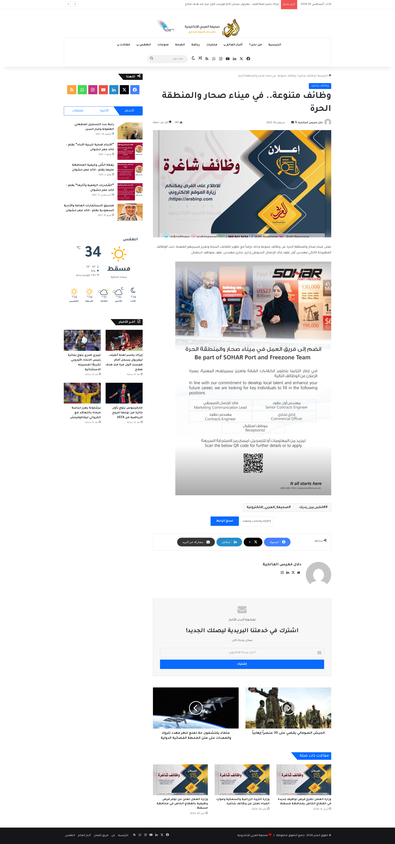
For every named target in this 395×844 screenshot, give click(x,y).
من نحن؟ (255, 45)
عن (113, 835)
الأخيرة (104, 111)
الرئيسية (274, 45)
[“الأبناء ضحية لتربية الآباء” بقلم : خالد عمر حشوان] (130, 151)
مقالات (125, 45)
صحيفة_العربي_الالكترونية (268, 507)
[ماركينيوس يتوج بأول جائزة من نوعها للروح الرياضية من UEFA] (124, 393)
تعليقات (77, 111)
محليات (211, 45)
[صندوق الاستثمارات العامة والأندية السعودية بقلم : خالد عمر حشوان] (130, 212)
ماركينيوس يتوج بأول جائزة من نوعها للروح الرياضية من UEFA (127, 412)
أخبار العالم (234, 45)
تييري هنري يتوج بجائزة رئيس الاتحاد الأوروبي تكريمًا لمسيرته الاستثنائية (235, 4)
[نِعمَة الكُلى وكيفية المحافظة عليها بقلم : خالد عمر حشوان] (130, 171)
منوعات (163, 45)
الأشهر (129, 111)
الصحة (180, 45)
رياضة (195, 45)
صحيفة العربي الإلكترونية (253, 835)
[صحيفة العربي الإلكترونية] (197, 28)
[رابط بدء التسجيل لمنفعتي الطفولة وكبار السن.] (130, 130)
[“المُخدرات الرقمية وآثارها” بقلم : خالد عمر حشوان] (130, 191)
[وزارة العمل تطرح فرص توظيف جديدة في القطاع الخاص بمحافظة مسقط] (303, 779)
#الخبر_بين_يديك (312, 507)
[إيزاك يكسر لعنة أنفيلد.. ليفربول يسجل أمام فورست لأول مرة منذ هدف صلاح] (124, 340)
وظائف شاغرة (306, 76)
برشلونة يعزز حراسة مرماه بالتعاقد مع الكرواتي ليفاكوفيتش (85, 412)
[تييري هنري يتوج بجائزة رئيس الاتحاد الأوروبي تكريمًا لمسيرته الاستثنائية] (82, 340)
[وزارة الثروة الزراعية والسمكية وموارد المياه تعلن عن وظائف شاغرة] (242, 779)
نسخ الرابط (224, 521)
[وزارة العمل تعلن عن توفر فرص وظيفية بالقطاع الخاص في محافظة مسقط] (180, 779)
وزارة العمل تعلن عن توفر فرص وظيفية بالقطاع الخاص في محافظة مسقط (182, 804)
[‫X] (293, 572)
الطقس (145, 45)
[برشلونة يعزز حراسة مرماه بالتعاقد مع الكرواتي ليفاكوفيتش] (82, 393)
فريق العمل (101, 835)
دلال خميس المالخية (310, 122)
